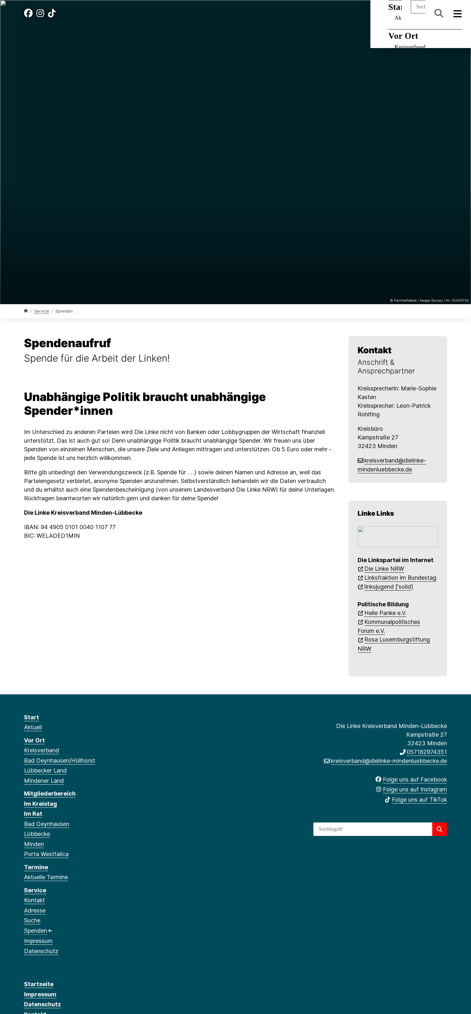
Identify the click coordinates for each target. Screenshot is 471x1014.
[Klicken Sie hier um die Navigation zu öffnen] (457, 13)
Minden (34, 844)
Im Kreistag (40, 803)
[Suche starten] (439, 829)
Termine (36, 867)
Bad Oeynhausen (46, 824)
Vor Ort (403, 36)
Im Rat (33, 813)
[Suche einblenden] (438, 13)
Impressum (38, 940)
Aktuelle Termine (46, 877)
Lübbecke (37, 833)
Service (41, 311)
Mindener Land (44, 780)
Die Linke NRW (384, 568)
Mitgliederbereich (50, 793)
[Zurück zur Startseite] (26, 311)
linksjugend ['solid (387, 586)
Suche (32, 920)
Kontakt (34, 900)
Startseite (39, 984)
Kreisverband (410, 47)
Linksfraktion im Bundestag (400, 577)
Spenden (35, 930)
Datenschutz (41, 951)
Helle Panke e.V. (385, 612)
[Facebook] (28, 13)
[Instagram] (40, 13)
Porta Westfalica (46, 854)
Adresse (34, 910)
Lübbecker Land (45, 770)
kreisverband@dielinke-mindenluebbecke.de (389, 760)
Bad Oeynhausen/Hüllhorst (59, 760)
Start (31, 717)
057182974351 (427, 751)
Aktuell (33, 727)
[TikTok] (52, 13)
